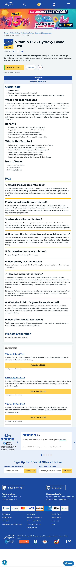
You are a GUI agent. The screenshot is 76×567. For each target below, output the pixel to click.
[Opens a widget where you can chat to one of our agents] (68, 563)
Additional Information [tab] (38, 82)
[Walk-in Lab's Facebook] (66, 542)
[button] (4, 562)
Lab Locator (31, 514)
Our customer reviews (14, 524)
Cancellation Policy (34, 524)
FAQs (4, 524)
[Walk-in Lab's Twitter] (69, 542)
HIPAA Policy (56, 517)
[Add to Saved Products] (40, 67)
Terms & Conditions (34, 521)
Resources (55, 521)
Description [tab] (38, 78)
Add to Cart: (14, 67)
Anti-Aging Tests (27, 33)
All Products (14, 33)
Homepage (6, 514)
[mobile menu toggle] (68, 4)
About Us (5, 521)
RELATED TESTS (11, 348)
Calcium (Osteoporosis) (43, 33)
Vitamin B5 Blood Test (15, 378)
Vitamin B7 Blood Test (15, 404)
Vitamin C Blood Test (14, 354)
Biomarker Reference (34, 517)
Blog (53, 524)
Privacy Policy (32, 528)
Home (6, 33)
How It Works (7, 517)
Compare (31, 67)
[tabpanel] (38, 213)
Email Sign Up (30, 471)
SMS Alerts (67, 471)
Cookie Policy (56, 514)
